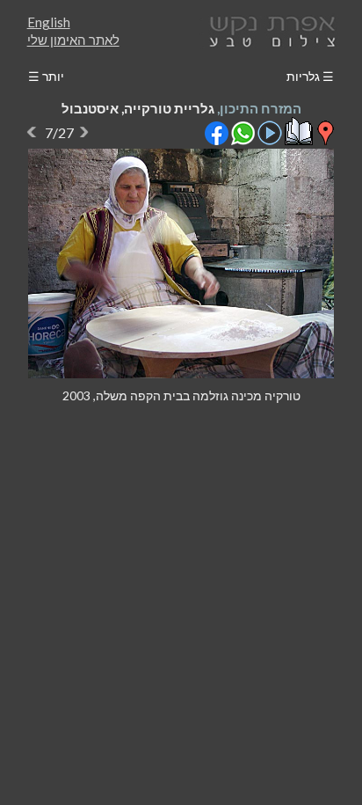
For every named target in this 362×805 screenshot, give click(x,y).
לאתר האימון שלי (73, 40)
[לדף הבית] (269, 29)
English (48, 22)
